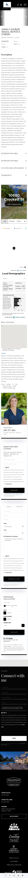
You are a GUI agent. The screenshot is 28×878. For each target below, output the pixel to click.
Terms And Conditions (14, 865)
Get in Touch (14, 816)
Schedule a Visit (19, 506)
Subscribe (14, 490)
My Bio (5, 434)
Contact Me (18, 432)
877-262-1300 (5, 802)
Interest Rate (7, 622)
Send (14, 738)
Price (5, 610)
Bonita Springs (7, 386)
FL (13, 384)
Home (3, 384)
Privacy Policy (9, 484)
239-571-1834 (18, 4)
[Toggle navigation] (25, 4)
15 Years (15, 605)
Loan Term (7, 602)
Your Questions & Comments (11, 536)
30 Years (8, 605)
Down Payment (8, 616)
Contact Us (8, 506)
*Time (5, 530)
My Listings (6, 432)
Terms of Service (13, 585)
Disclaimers (14, 861)
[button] (2, 16)
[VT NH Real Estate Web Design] (17, 872)
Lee (16, 384)
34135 (14, 386)
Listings (8, 384)
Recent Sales (12, 432)
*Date (5, 523)
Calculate (14, 632)
